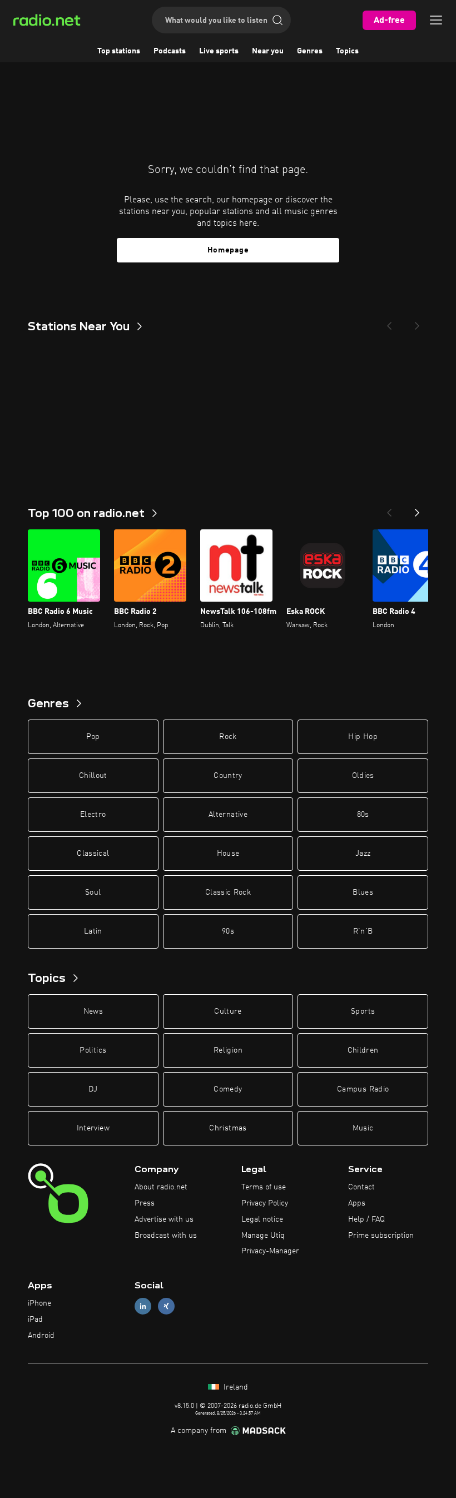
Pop (93, 737)
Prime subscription (381, 1235)
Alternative (228, 815)
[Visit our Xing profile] (166, 1306)
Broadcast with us (166, 1235)
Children (363, 1050)
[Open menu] (436, 20)
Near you (268, 51)
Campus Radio (363, 1089)
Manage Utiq (263, 1235)
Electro (93, 815)
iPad (35, 1319)
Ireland (234, 1387)
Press (145, 1203)
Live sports (219, 51)
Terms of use (263, 1187)
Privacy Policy (264, 1203)
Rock (227, 737)
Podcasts (169, 51)
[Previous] (389, 322)
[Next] (417, 322)
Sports (363, 1011)
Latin (93, 931)
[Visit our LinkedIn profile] (142, 1306)
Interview (93, 1128)
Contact (361, 1187)
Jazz (362, 853)
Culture (227, 1011)
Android (41, 1336)
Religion (228, 1050)
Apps (356, 1203)
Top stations (118, 51)
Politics (93, 1050)
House (228, 853)
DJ (92, 1089)
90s (228, 931)
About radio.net (161, 1187)
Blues (363, 892)
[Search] (277, 20)
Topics (347, 51)
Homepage (228, 250)
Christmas (227, 1128)
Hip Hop (362, 737)
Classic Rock (228, 892)
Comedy (228, 1089)
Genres (310, 51)
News (93, 1011)
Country (228, 776)
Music (363, 1128)
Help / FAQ (366, 1219)
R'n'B (363, 931)
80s (363, 815)
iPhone (39, 1303)
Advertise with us (164, 1219)
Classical (93, 853)
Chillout (93, 776)
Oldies (363, 776)
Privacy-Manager (270, 1251)
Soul (93, 892)
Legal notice (262, 1219)
